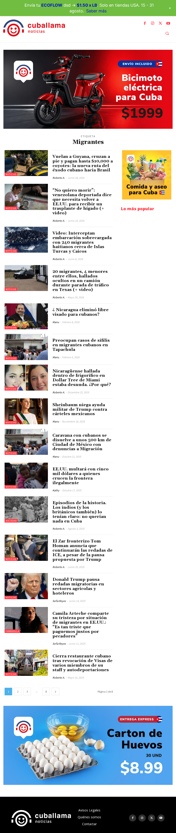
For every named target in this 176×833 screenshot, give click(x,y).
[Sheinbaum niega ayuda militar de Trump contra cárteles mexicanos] (26, 411)
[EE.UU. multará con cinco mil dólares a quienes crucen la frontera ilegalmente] (26, 476)
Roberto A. (58, 177)
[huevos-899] (88, 745)
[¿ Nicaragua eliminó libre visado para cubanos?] (26, 316)
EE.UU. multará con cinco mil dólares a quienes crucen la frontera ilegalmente (80, 476)
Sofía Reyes (59, 601)
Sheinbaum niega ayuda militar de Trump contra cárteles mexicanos (79, 409)
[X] (160, 23)
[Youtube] (168, 23)
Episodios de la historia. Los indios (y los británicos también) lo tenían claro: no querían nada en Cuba (79, 512)
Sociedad (11, 520)
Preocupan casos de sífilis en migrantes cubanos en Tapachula (81, 345)
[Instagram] (152, 23)
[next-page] (55, 691)
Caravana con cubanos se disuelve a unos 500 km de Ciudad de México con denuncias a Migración (81, 442)
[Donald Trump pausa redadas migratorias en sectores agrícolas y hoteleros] (26, 586)
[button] (167, 33)
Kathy (55, 490)
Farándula (12, 631)
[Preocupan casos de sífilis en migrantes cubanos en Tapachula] (26, 347)
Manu (55, 322)
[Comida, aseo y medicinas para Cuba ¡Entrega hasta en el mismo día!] (146, 174)
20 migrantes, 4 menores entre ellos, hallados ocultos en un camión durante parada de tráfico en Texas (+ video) (80, 280)
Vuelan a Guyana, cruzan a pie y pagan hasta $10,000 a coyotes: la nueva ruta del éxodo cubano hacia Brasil (82, 163)
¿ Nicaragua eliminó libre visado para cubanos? (80, 312)
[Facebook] (145, 23)
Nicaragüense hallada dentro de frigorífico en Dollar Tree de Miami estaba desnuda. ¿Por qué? (81, 378)
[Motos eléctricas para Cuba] (88, 89)
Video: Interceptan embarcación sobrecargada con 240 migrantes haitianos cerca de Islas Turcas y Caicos (82, 242)
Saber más (96, 10)
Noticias (11, 174)
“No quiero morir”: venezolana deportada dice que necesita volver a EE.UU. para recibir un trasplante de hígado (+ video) (82, 202)
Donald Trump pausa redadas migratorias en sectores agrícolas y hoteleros (78, 586)
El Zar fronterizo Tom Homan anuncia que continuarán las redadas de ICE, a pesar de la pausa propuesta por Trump (82, 550)
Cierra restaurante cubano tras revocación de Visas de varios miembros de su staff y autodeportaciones (82, 663)
